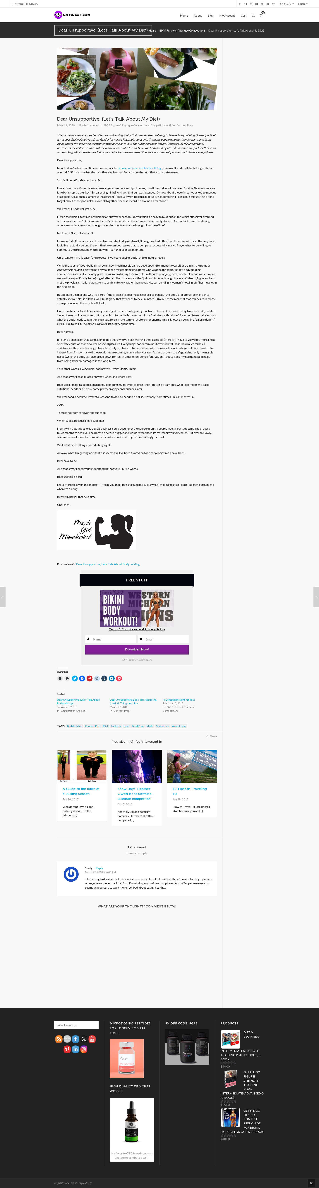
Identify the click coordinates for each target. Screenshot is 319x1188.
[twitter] (263, 4)
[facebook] (240, 3)
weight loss (179, 726)
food (126, 726)
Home (152, 30)
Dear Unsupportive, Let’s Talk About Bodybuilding (108, 564)
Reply (99, 868)
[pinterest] (257, 3)
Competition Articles (163, 125)
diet (105, 726)
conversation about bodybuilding (140, 168)
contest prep (92, 726)
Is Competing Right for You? (179, 699)
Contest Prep (184, 125)
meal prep (138, 726)
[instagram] (251, 4)
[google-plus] (274, 3)
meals (150, 726)
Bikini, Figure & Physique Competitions (182, 30)
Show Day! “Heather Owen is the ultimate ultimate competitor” (135, 794)
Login (301, 3)
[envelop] (246, 3)
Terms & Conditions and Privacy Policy (137, 629)
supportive (162, 726)
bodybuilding (74, 726)
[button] (94, 1025)
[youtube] (268, 3)
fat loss (116, 726)
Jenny (95, 125)
